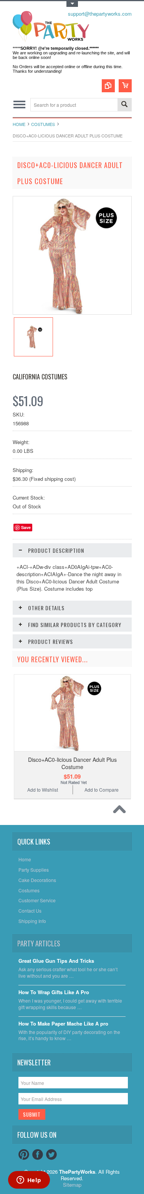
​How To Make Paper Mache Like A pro (63, 1024)
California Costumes (40, 376)
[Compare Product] (108, 85)
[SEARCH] (124, 105)
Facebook (37, 1154)
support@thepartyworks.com (100, 13)
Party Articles (38, 943)
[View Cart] (125, 85)
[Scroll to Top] (121, 811)
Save (26, 527)
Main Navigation (19, 104)
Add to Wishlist (42, 789)
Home (19, 124)
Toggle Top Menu (72, 4)
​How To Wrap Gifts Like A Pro (53, 992)
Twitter (51, 1154)
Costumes (43, 124)
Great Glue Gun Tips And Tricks (56, 961)
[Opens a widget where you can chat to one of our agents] (29, 1180)
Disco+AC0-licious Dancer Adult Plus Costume (72, 763)
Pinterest (23, 1154)
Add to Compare (101, 789)
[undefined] (72, 312)
